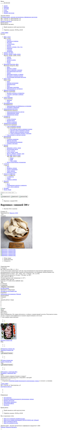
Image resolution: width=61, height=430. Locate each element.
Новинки (6, 7)
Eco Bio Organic (5, 288)
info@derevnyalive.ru (6, 386)
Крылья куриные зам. (6, 340)
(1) (6, 211)
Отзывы (6, 11)
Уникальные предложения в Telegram (11, 294)
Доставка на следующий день (9, 291)
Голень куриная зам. (6, 361)
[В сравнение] (4, 320)
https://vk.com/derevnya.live (11, 423)
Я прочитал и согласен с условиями (27, 381)
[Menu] (1, 3)
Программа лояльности (10, 402)
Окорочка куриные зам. (7, 350)
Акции (6, 5)
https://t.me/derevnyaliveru (10, 421)
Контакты (6, 405)
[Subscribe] (1, 382)
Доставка (6, 8)
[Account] (2, 3)
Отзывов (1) (7, 261)
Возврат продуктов (9, 13)
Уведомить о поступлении (7, 286)
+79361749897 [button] (4, 383)
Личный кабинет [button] (5, 15)
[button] (4, 32)
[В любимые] (4, 346)
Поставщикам (7, 397)
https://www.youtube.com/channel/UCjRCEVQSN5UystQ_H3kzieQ (21, 420)
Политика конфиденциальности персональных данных (24, 381)
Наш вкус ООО (14, 213)
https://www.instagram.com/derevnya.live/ (14, 418)
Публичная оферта (9, 403)
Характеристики (8, 259)
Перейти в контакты (6, 21)
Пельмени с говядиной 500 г (8, 373)
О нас (5, 10)
